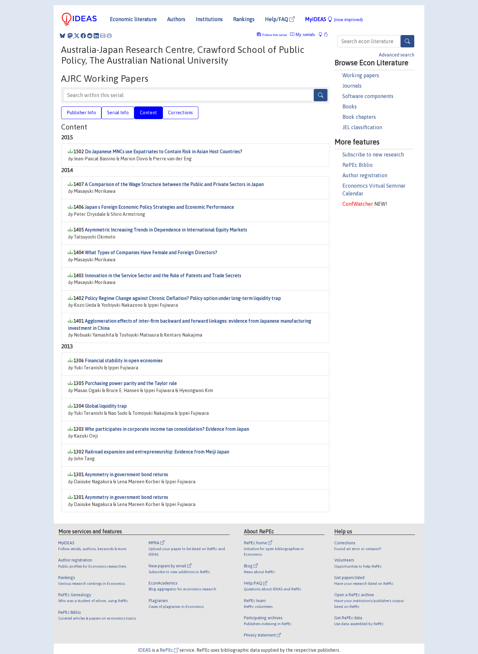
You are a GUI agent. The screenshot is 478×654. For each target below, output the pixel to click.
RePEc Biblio (357, 165)
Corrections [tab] (180, 112)
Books (349, 106)
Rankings (244, 19)
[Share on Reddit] (89, 36)
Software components (367, 96)
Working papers (360, 75)
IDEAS (144, 650)
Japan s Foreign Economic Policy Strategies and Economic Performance (159, 207)
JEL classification (362, 127)
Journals (352, 86)
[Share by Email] (102, 36)
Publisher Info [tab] (81, 112)
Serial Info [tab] (118, 112)
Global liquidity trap (106, 406)
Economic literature (133, 19)
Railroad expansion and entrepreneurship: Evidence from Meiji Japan (157, 451)
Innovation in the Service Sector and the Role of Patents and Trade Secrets (163, 275)
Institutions (209, 19)
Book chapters (359, 117)
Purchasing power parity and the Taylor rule (131, 383)
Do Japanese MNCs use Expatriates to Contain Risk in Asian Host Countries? (163, 151)
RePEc (167, 650)
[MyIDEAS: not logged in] (322, 34)
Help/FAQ (277, 19)
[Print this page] (109, 36)
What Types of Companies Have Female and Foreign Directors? (151, 252)
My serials (304, 34)
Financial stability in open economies (124, 360)
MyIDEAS (334, 19)
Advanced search (396, 54)
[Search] (407, 41)
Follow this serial (274, 35)
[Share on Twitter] (76, 36)
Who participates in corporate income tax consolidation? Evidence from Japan (167, 429)
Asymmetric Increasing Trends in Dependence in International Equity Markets (166, 229)
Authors (176, 19)
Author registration (364, 175)
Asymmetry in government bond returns (126, 474)
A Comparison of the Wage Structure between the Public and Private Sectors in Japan (174, 184)
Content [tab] (148, 112)
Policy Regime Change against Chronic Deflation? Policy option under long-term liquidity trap (183, 298)
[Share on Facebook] (83, 36)
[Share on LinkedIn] (96, 36)
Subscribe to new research (373, 154)
